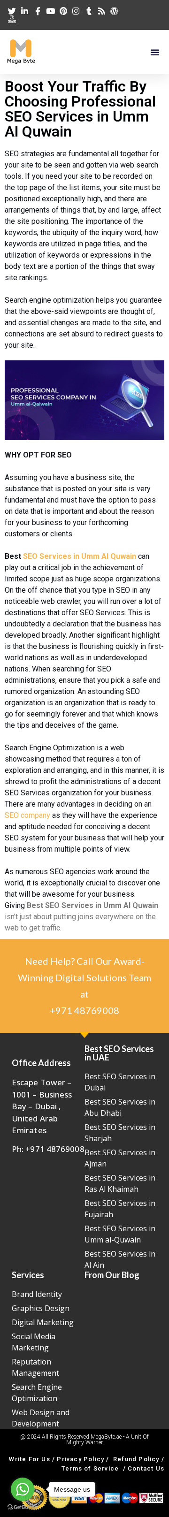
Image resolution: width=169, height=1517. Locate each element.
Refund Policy (136, 1459)
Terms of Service (90, 1468)
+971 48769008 (84, 1010)
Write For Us (29, 1459)
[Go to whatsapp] (22, 1489)
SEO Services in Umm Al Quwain (80, 556)
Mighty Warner (84, 1442)
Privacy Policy (80, 1459)
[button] (155, 52)
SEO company (27, 815)
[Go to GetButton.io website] (23, 1507)
